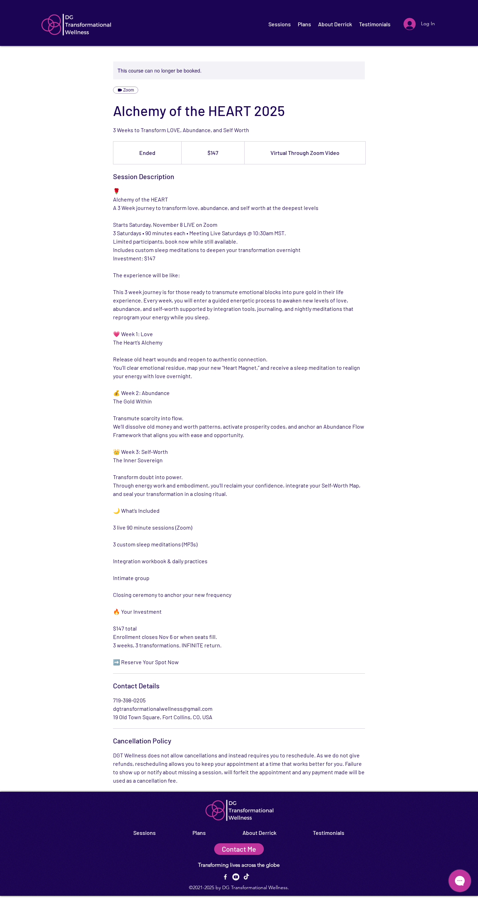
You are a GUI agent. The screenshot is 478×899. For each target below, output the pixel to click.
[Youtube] (235, 876)
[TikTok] (246, 876)
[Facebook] (225, 876)
